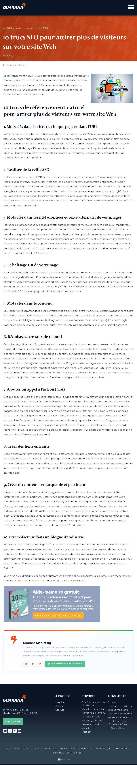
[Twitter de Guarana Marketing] (32, 663)
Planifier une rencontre (66, 664)
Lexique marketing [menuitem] (118, 710)
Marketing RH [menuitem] (89, 728)
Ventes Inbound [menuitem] (90, 724)
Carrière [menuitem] (59, 706)
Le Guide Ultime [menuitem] (116, 728)
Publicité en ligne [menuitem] (91, 717)
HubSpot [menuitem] (86, 732)
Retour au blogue (15, 65)
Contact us (12, 721)
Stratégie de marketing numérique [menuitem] (94, 703)
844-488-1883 (75, 753)
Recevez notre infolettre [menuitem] (120, 714)
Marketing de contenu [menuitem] (93, 713)
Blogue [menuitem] (112, 702)
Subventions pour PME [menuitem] (120, 718)
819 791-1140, (123, 749)
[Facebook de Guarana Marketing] (39, 663)
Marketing (8, 56)
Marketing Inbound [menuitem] (92, 721)
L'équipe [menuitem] (60, 702)
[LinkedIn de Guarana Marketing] (25, 663)
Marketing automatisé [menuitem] (93, 709)
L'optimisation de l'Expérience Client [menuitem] (118, 722)
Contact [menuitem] (59, 710)
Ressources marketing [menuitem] (120, 706)
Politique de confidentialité (96, 749)
